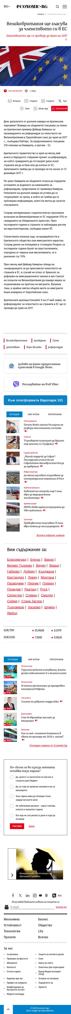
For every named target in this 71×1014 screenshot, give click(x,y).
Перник (33, 583)
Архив (32, 826)
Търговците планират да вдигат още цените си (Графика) (44, 442)
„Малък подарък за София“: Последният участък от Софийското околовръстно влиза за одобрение (44, 461)
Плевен (48, 583)
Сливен (31, 595)
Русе (44, 589)
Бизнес (43, 919)
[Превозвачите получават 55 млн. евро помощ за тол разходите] (13, 525)
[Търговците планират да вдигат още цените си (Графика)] (13, 442)
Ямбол (12, 613)
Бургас (35, 559)
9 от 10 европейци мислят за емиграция (38, 719)
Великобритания (16, 340)
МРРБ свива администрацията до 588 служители (44, 509)
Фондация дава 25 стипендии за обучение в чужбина (35, 875)
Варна (49, 559)
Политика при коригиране (51, 967)
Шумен (49, 607)
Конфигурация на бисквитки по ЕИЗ (15, 988)
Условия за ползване (48, 978)
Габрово (13, 571)
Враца (54, 565)
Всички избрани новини (51, 535)
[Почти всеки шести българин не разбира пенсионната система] (13, 426)
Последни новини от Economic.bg (48, 745)
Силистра (14, 595)
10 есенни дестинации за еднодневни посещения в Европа (43, 687)
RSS (60, 895)
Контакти (11, 967)
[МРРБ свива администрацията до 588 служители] (13, 509)
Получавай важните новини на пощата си (35, 902)
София (12, 601)
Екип (40, 958)
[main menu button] (64, 6)
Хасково (34, 607)
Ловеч (32, 577)
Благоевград (16, 559)
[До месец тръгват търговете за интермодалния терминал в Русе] (13, 477)
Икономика (12, 919)
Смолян (47, 595)
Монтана (47, 577)
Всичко (43, 937)
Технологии (12, 931)
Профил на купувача (17, 982)
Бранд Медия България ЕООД (49, 973)
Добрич (29, 571)
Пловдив (14, 589)
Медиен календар (15, 994)
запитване (13, 347)
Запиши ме (61, 907)
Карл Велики (33, 347)
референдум (55, 347)
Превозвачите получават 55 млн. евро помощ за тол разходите (44, 524)
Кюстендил (15, 577)
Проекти (10, 937)
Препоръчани (55, 414)
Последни (14, 414)
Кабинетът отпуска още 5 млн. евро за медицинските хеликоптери (43, 494)
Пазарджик (15, 583)
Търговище (15, 607)
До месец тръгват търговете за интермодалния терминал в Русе (44, 477)
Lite (40, 931)
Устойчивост (12, 925)
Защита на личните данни (51, 954)
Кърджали (46, 571)
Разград (30, 589)
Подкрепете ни (45, 982)
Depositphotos (47, 1010)
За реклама (12, 954)
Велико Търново (19, 565)
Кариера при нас (15, 978)
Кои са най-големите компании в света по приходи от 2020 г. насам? (42, 735)
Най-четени (33, 414)
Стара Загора (31, 601)
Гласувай (17, 826)
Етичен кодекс (14, 971)
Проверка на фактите (17, 958)
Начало (40, 14)
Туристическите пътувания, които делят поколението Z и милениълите (43, 671)
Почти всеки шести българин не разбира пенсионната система (43, 426)
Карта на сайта (45, 963)
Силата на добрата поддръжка (40, 701)
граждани (40, 340)
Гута (56, 340)
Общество (45, 925)
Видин (41, 565)
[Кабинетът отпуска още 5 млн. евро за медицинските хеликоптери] (13, 493)
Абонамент (12, 963)
